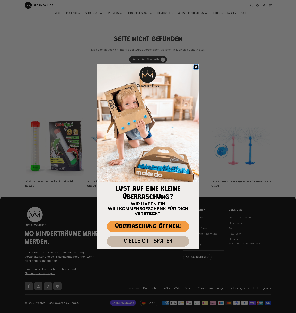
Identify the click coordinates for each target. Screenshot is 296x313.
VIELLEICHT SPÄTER (148, 241)
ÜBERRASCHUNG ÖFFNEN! (148, 227)
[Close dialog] (196, 67)
